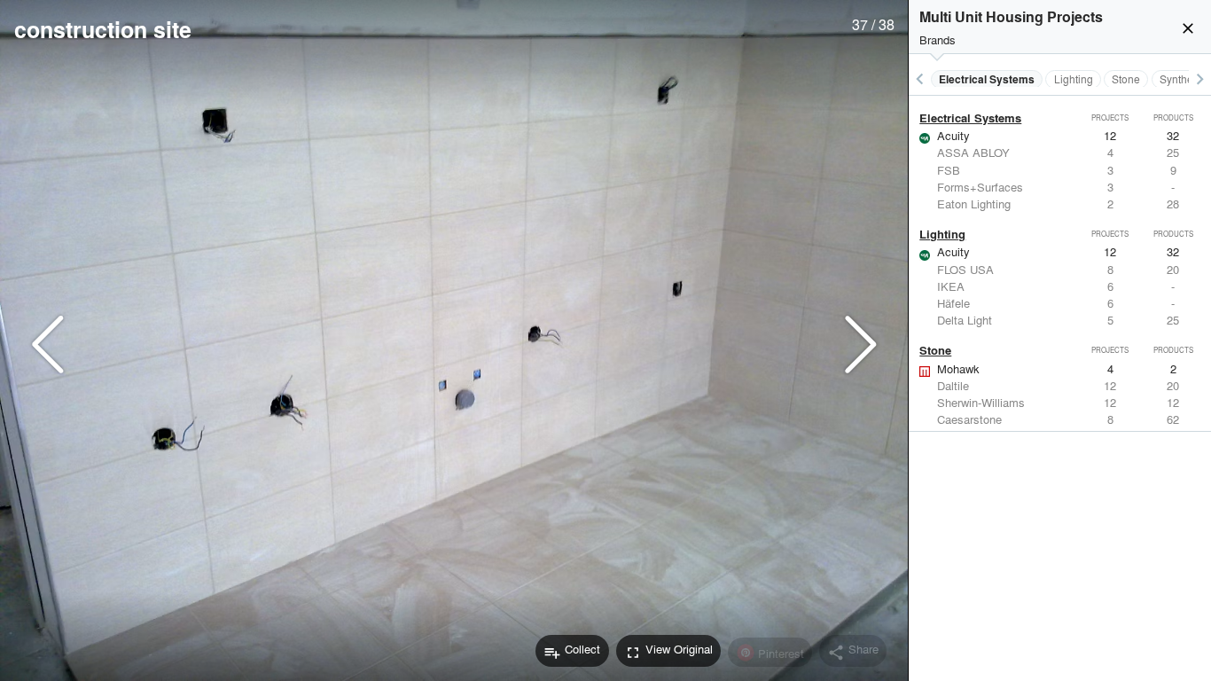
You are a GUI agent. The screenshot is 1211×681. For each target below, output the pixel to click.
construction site (102, 29)
